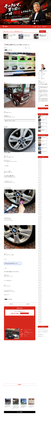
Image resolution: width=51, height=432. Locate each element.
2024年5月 (39, 204)
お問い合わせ (44, 26)
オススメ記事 (40, 110)
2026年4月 (39, 165)
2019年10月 (39, 297)
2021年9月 (39, 258)
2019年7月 (39, 302)
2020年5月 (39, 285)
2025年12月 (39, 172)
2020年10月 (39, 277)
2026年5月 (39, 163)
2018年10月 (39, 317)
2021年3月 (39, 268)
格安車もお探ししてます (40, 336)
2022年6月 (39, 243)
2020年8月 (39, 280)
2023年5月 (39, 224)
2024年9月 (39, 197)
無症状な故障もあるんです (41, 334)
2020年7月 (39, 282)
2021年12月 (39, 253)
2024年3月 (39, 207)
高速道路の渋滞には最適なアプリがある (23, 407)
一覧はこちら (43, 31)
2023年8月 (39, 219)
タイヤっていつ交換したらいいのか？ (42, 328)
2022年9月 (39, 238)
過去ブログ (39, 26)
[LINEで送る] (9, 299)
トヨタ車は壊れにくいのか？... (44, 122)
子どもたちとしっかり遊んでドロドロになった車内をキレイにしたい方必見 (15, 407)
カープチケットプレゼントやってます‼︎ (31, 407)
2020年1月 (39, 292)
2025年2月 (39, 189)
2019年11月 (39, 295)
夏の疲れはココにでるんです (8, 407)
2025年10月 (39, 175)
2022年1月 (39, 251)
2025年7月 (39, 180)
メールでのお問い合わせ (24, 313)
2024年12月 (39, 192)
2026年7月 (39, 160)
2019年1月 (39, 312)
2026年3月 (39, 167)
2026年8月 (39, 158)
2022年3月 (39, 248)
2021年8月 (39, 260)
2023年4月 (39, 226)
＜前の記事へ (11, 303)
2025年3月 (39, 187)
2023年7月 (39, 221)
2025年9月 (39, 177)
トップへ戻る (34, 26)
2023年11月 (39, 214)
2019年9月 (39, 299)
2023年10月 (39, 216)
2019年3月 (39, 309)
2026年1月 (39, 170)
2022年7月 (39, 241)
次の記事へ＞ (28, 303)
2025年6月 (39, 182)
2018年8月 (39, 321)
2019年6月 (39, 304)
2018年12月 (39, 314)
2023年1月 (39, 231)
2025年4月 (39, 185)
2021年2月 (39, 270)
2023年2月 (39, 229)
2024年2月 (39, 209)
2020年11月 (39, 275)
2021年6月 (39, 263)
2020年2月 (39, 290)
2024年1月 (39, 211)
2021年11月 (39, 255)
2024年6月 (39, 202)
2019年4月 (39, 307)
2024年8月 (39, 199)
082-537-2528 (15, 313)
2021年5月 (39, 265)
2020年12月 (39, 273)
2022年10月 (39, 236)
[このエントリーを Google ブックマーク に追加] (11, 299)
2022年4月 (39, 246)
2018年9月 (39, 319)
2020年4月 (39, 287)
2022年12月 (39, 233)
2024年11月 (39, 194)
